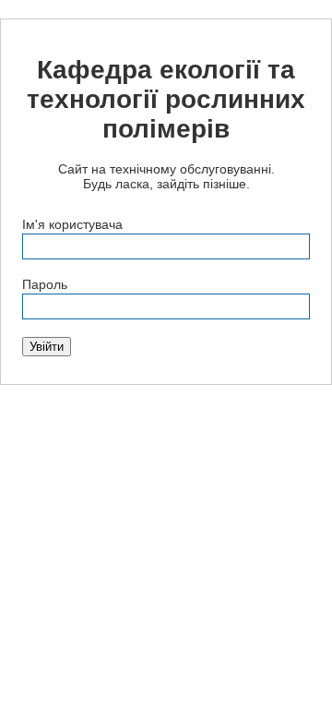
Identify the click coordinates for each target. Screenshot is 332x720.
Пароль (44, 284)
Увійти (47, 347)
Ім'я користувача (72, 224)
